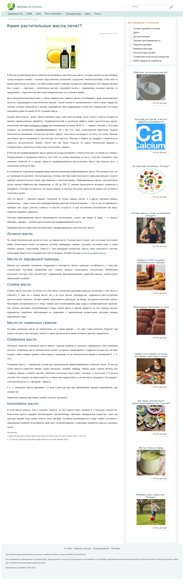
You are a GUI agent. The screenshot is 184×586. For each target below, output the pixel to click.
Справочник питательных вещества (151, 56)
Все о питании (53, 13)
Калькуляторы (73, 14)
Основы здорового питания (146, 28)
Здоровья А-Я (15, 14)
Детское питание (141, 36)
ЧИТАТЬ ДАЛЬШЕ (160, 103)
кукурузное (78, 79)
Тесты (97, 14)
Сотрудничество (101, 548)
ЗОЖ (29, 14)
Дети (87, 14)
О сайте (68, 548)
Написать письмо (82, 548)
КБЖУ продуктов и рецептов (147, 60)
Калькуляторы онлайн (144, 52)
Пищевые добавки (142, 44)
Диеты (136, 32)
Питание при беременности (146, 40)
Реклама (115, 548)
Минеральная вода (142, 48)
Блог (38, 14)
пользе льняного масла (94, 253)
